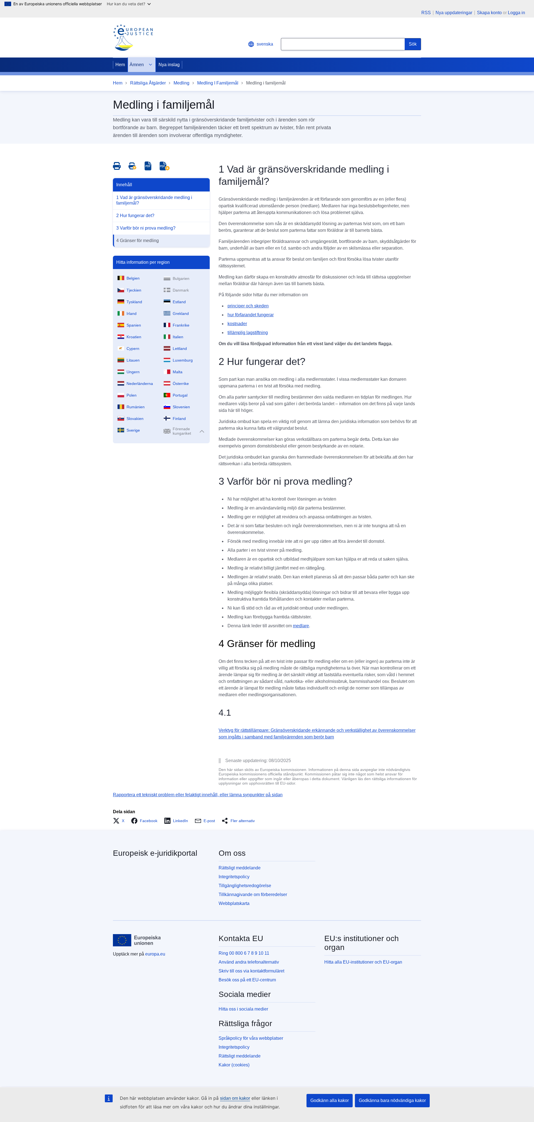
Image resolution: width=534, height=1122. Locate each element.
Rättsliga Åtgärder (148, 83)
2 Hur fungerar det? (135, 215)
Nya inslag (169, 64)
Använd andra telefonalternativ (249, 962)
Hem (120, 64)
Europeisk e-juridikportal (155, 853)
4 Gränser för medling (137, 240)
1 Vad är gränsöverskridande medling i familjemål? (154, 200)
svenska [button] (265, 44)
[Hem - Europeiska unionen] (137, 940)
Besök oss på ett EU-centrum (247, 979)
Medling (181, 83)
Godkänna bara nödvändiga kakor (392, 1100)
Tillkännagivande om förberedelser (253, 894)
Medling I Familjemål (217, 83)
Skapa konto (489, 12)
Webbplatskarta (234, 903)
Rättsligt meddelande (240, 867)
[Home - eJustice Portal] (133, 37)
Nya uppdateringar (454, 13)
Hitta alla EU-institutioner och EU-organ (363, 962)
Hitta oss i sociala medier (243, 1009)
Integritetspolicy (234, 876)
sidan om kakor (235, 1098)
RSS (426, 13)
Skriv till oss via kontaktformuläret (251, 971)
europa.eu (155, 954)
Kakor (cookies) (234, 1065)
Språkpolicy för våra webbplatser (251, 1038)
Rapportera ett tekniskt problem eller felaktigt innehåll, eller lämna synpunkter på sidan (198, 794)
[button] (120, 820)
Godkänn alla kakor (329, 1100)
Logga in (516, 12)
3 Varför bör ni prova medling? (145, 228)
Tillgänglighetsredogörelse (245, 885)
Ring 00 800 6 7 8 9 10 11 (244, 953)
